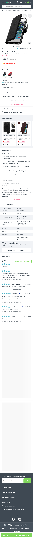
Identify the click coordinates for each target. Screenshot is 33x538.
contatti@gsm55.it (9, 506)
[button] (9, 130)
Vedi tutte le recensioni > (16, 326)
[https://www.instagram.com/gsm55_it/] (19, 519)
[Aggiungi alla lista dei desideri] (30, 16)
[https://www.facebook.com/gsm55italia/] (13, 519)
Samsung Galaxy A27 (9, 96)
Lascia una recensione (22, 261)
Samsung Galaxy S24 (9, 92)
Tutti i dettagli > (16, 199)
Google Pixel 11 (22, 101)
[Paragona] (25, 16)
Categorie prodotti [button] (9, 497)
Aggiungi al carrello (16, 535)
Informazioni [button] (6, 487)
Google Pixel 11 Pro (23, 96)
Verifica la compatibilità (16, 250)
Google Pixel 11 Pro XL (9, 101)
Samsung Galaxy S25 (9, 87)
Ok (27, 480)
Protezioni (9, 11)
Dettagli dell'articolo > (9, 56)
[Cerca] (4, 6)
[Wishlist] (25, 2)
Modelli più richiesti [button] (9, 492)
